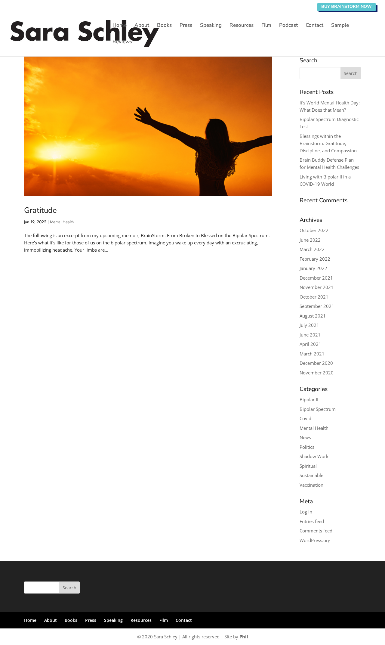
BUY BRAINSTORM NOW (346, 6)
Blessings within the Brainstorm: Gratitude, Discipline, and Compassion (328, 143)
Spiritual (308, 466)
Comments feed (316, 531)
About (141, 26)
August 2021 (313, 316)
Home (119, 26)
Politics (307, 447)
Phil (243, 637)
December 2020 (316, 363)
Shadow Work (314, 456)
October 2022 (314, 230)
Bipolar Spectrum (318, 409)
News (305, 437)
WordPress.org (315, 540)
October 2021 (314, 297)
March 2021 (312, 354)
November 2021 (317, 287)
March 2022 (312, 249)
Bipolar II (309, 399)
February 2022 (315, 259)
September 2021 (317, 306)
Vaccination (311, 485)
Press (186, 26)
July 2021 (309, 325)
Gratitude (40, 210)
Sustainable (311, 475)
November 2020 (317, 373)
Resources (241, 26)
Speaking (211, 26)
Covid (305, 418)
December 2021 (316, 278)
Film (266, 26)
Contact (314, 26)
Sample (340, 26)
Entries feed (312, 521)
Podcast (288, 26)
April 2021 (310, 344)
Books (164, 26)
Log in (306, 512)
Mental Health (62, 222)
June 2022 (310, 240)
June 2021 (310, 335)
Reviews (122, 42)
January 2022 (313, 268)
